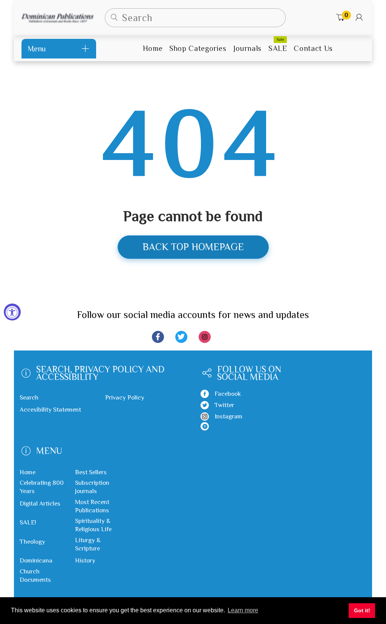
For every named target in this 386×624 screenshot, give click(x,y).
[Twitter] (181, 337)
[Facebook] (158, 337)
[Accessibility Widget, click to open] (12, 312)
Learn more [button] (243, 610)
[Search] (114, 18)
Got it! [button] (362, 610)
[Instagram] (205, 337)
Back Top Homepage (193, 246)
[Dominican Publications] (57, 18)
